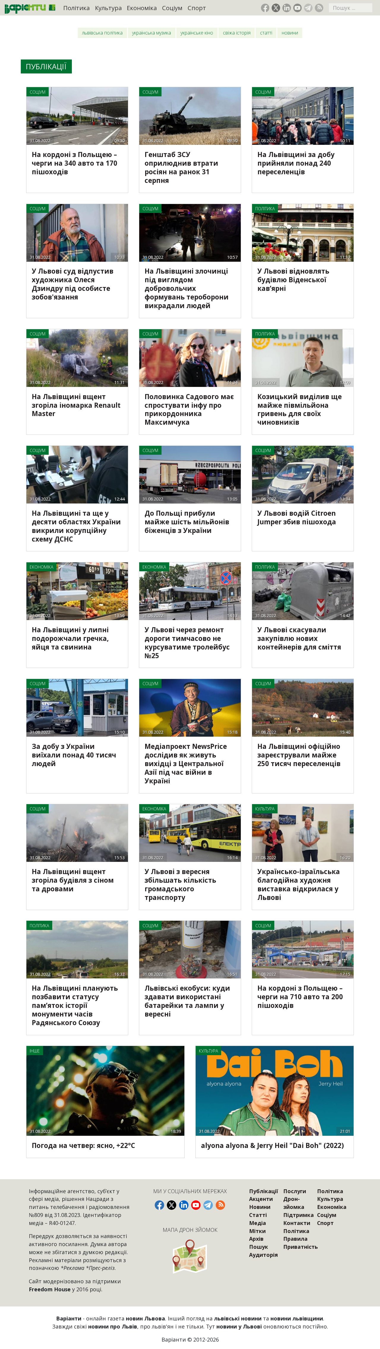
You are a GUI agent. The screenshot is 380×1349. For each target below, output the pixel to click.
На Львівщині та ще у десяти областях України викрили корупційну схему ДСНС (76, 526)
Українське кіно (196, 32)
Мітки (257, 1231)
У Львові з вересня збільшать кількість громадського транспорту (180, 884)
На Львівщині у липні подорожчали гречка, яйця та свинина (70, 638)
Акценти (261, 1198)
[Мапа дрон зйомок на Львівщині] (190, 1256)
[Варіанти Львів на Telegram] (308, 8)
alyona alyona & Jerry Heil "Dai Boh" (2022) (272, 1145)
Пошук (258, 1246)
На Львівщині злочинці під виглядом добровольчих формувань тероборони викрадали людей (187, 288)
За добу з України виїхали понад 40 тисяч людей (74, 755)
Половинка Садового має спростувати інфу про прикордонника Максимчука (189, 409)
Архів (256, 1238)
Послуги (294, 1191)
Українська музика (151, 32)
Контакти (296, 1222)
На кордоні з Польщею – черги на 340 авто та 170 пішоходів (74, 163)
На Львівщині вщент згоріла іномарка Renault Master (76, 405)
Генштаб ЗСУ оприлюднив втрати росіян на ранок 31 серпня (181, 167)
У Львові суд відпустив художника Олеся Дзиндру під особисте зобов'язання (72, 284)
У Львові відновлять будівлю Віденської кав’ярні (293, 279)
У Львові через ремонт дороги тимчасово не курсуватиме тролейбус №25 (187, 642)
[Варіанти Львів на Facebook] (265, 8)
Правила (295, 1238)
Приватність (300, 1246)
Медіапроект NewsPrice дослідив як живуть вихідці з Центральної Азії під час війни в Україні (186, 763)
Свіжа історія (237, 32)
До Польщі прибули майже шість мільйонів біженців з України (187, 522)
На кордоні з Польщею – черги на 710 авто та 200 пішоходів (300, 996)
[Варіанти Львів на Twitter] (276, 8)
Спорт (197, 8)
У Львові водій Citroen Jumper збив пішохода (296, 517)
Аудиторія (263, 1254)
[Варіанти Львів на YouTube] (297, 8)
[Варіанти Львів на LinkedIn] (286, 8)
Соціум (172, 8)
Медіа (257, 1222)
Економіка (142, 8)
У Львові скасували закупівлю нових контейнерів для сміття (299, 638)
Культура (108, 8)
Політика (76, 8)
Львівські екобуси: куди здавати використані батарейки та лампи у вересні (187, 1001)
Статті (266, 32)
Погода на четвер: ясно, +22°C (83, 1145)
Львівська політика (102, 32)
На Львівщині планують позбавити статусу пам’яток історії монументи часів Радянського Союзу (75, 1005)
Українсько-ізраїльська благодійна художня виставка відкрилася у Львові (298, 884)
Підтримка (298, 1214)
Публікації (263, 1191)
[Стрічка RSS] (319, 8)
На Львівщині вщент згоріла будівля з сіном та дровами (73, 880)
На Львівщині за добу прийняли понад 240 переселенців (296, 163)
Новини (290, 32)
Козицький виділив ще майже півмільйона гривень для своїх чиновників (299, 409)
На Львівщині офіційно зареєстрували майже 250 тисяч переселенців (299, 755)
